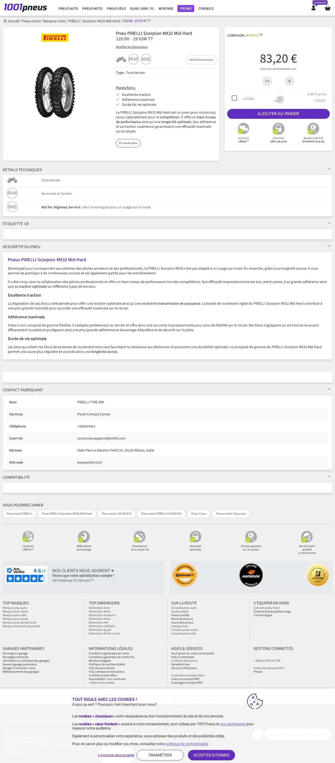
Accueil (13, 21)
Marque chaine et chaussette (21, 626)
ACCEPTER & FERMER (211, 755)
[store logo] (27, 8)
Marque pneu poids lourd (19, 622)
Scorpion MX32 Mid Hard (101, 21)
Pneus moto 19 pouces (231, 513)
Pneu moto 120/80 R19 (117, 513)
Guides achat (179, 611)
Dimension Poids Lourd (104, 633)
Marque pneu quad (15, 619)
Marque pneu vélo (15, 615)
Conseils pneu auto (184, 608)
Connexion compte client (187, 675)
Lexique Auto (180, 626)
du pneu (21, 247)
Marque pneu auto (15, 608)
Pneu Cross (198, 513)
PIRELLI (74, 21)
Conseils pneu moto (184, 630)
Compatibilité (16, 477)
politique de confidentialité (187, 744)
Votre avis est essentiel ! (269, 668)
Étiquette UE (16, 224)
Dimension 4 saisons (102, 615)
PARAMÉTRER (160, 755)
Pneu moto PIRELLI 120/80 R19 (161, 513)
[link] (68, 8)
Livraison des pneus (184, 661)
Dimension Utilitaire (102, 626)
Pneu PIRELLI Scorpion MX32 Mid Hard (67, 513)
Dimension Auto (99, 608)
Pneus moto (31, 21)
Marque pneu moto (15, 611)
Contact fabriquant (23, 390)
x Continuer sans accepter (116, 755)
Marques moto (54, 21)
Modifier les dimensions (132, 47)
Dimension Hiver (100, 619)
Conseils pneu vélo (183, 633)
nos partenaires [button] (232, 724)
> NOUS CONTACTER (267, 661)
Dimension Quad (100, 630)
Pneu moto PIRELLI (19, 513)
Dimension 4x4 (98, 622)
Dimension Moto (100, 611)
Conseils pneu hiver (267, 608)
